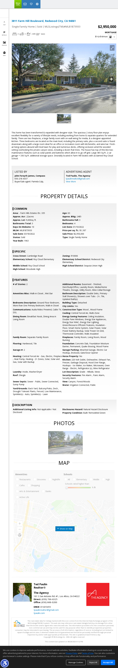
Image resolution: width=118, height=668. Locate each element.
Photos (4, 45)
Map (4, 55)
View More (71, 181)
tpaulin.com (39, 613)
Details (4, 35)
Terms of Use (88, 653)
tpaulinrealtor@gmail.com (78, 178)
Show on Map (66, 528)
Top (4, 24)
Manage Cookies (75, 662)
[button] (5, 663)
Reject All (93, 662)
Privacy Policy (72, 653)
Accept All (108, 662)
